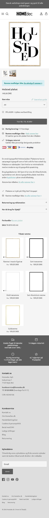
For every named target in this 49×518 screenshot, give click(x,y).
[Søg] (8, 14)
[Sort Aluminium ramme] (36, 281)
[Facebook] (3, 479)
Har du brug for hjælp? (11, 209)
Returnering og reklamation (13, 202)
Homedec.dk (11, 509)
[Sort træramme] (36, 248)
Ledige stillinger (8, 431)
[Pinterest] (17, 479)
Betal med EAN (8, 427)
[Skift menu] (3, 14)
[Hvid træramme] (12, 281)
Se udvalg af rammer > (33, 83)
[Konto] (40, 14)
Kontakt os (6, 412)
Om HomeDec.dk (8, 416)
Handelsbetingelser (10, 420)
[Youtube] (12, 479)
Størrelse (6, 99)
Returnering (7, 438)
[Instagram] (8, 479)
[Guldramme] (12, 315)
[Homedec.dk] (24, 14)
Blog (4, 434)
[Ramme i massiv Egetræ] (12, 248)
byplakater (11, 177)
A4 (5, 105)
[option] (24, 43)
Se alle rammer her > (26, 182)
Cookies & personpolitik (11, 423)
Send (7, 471)
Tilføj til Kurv (24, 121)
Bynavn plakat (17, 220)
